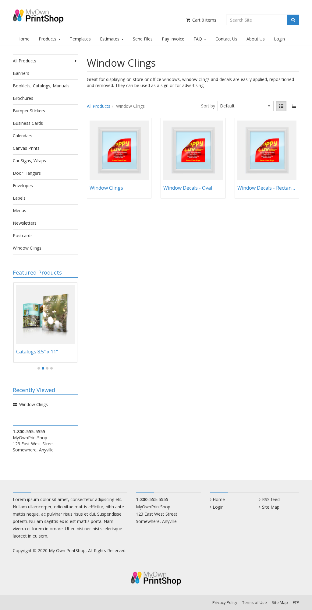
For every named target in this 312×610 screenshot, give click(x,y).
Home (23, 39)
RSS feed (270, 499)
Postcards (23, 235)
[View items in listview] (294, 106)
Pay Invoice (173, 39)
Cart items (203, 20)
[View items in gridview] (281, 106)
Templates (80, 39)
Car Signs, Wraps (29, 160)
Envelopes (23, 185)
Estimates (110, 39)
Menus (19, 210)
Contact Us (226, 39)
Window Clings (27, 248)
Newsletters (25, 223)
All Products (24, 61)
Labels (19, 198)
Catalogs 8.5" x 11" (37, 351)
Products (48, 39)
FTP (296, 602)
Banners (21, 73)
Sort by (208, 106)
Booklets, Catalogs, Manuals (41, 86)
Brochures (23, 98)
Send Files (143, 39)
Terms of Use (254, 602)
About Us (255, 39)
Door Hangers (27, 173)
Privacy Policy (224, 602)
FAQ (198, 39)
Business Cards (28, 123)
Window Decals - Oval (187, 187)
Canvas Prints (26, 148)
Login (279, 39)
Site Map (270, 507)
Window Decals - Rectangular (267, 187)
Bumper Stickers (29, 111)
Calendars (22, 135)
